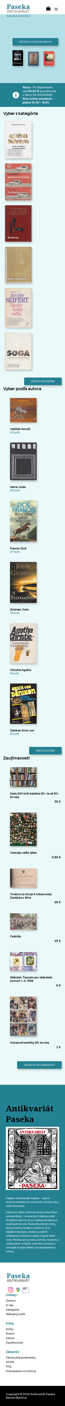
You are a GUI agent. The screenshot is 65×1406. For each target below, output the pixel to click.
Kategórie (12, 1309)
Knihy (9, 1329)
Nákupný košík (15, 1314)
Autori (10, 1333)
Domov (11, 1300)
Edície (10, 1338)
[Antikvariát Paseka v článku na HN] (25, 1290)
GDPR (10, 1362)
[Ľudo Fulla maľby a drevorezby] (33, 59)
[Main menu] (56, 7)
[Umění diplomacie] (17, 58)
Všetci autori (45, 750)
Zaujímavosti (14, 1342)
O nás (10, 1305)
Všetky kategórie (43, 381)
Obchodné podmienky (21, 1357)
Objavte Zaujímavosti (39, 1065)
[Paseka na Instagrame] (10, 1290)
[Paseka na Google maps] (17, 1290)
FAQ (9, 1366)
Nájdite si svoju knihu (35, 41)
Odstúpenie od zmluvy (21, 1371)
